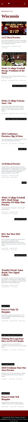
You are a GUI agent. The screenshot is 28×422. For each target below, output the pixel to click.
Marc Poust (4, 80)
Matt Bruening (4, 248)
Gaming (24, 182)
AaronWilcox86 (5, 349)
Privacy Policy (23, 419)
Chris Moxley (4, 113)
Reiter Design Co (13, 419)
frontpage (23, 53)
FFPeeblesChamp (5, 46)
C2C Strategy (5, 364)
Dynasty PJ (4, 379)
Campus (8, 22)
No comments (6, 177)
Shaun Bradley (4, 320)
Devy (24, 22)
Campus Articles (15, 22)
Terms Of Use (14, 421)
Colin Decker (4, 143)
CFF (21, 22)
